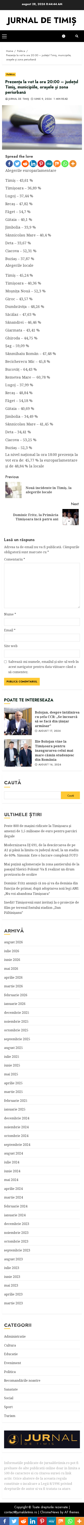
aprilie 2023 (13, 1294)
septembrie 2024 (17, 1144)
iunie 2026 (12, 959)
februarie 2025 (15, 1100)
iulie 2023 (11, 1268)
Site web (11, 646)
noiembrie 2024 (16, 1127)
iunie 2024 (12, 1171)
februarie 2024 (15, 1206)
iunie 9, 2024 (43, 99)
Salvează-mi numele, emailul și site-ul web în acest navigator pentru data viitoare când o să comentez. (43, 666)
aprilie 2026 (13, 977)
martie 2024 (13, 1197)
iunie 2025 (12, 1065)
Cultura (10, 1345)
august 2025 (13, 1047)
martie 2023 (13, 1303)
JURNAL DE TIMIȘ (42, 20)
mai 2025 (11, 1074)
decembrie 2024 (16, 1118)
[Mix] (57, 163)
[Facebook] (9, 163)
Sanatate (11, 1389)
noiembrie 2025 (16, 1021)
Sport (8, 1407)
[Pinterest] (41, 163)
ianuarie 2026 (14, 1003)
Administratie (15, 1336)
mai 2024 (11, 1180)
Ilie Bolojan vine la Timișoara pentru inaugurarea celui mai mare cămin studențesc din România (18, 753)
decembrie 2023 (16, 1224)
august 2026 (13, 942)
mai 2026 (11, 968)
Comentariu (14, 559)
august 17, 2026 (49, 731)
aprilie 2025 (13, 1083)
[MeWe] (49, 163)
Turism (9, 1416)
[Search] (77, 36)
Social (8, 1398)
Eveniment (12, 1363)
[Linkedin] (33, 163)
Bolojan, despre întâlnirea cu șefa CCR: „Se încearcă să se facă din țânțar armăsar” (18, 721)
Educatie (11, 1354)
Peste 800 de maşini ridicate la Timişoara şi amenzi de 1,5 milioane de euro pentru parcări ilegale (40, 831)
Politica (10, 74)
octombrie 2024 (16, 1136)
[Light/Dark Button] (66, 36)
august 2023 (13, 1259)
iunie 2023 (12, 1276)
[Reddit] (25, 163)
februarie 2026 (15, 995)
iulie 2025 (11, 1056)
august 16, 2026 (49, 764)
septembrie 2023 (17, 1250)
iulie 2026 (11, 951)
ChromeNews (49, 1512)
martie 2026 (13, 986)
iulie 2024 (11, 1162)
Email (9, 630)
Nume (10, 614)
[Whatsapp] (65, 163)
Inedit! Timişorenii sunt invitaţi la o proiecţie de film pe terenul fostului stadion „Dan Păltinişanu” (41, 907)
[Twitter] (17, 163)
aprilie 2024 (13, 1188)
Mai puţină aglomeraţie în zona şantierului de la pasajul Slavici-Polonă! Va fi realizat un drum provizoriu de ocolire (41, 869)
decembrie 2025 (16, 1012)
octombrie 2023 (16, 1241)
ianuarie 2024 (14, 1215)
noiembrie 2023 (16, 1232)
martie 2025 (13, 1091)
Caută (12, 782)
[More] (72, 163)
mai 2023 (11, 1285)
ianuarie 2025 (14, 1109)
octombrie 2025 (16, 1030)
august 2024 (13, 1153)
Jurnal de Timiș (19, 99)
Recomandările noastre (22, 1380)
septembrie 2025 (17, 1039)
